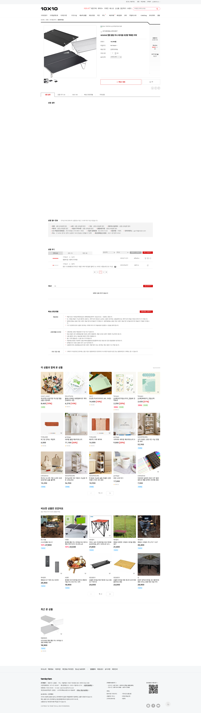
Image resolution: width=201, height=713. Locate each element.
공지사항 (107, 669)
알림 (138, 1)
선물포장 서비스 (111, 696)
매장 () (85, 253)
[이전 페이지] (97, 272)
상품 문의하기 (148, 286)
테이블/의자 (53, 20)
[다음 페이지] (103, 272)
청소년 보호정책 (80, 669)
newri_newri (45, 396)
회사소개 (43, 669)
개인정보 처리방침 (67, 669)
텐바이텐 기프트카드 (112, 694)
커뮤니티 (87, 8)
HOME (42, 20)
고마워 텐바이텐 (111, 698)
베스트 (112, 8)
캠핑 (47, 20)
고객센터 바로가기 (111, 683)
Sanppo (116, 396)
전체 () (55, 253)
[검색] (157, 8)
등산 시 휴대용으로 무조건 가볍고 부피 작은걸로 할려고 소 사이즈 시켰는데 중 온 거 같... (88, 266)
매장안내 (114, 669)
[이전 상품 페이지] (91, 493)
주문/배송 (143, 1)
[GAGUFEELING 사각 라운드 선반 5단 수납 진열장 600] (149, 431)
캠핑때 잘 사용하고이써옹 (70, 259)
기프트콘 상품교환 (126, 694)
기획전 (106, 8)
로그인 (127, 1)
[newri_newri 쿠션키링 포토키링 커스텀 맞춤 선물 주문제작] (52, 390)
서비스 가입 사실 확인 (82, 690)
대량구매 (94, 8)
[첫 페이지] (94, 272)
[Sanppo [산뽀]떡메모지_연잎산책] (149, 389)
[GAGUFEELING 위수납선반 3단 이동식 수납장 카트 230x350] (76, 470)
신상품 (117, 8)
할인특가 (123, 8)
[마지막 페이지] (106, 272)
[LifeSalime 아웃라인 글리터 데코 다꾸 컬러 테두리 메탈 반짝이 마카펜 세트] (149, 470)
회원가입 (132, 1)
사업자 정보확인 (88, 685)
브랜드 (129, 8)
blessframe (69, 396)
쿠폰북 (123, 698)
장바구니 (156, 2)
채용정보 (50, 669)
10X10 (49, 8)
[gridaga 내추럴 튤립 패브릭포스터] (76, 430)
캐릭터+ (100, 8)
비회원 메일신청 (126, 696)
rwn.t (91, 396)
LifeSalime (44, 476)
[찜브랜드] (101, 31)
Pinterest (158, 88)
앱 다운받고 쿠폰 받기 (151, 683)
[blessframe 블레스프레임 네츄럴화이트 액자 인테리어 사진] (76, 390)
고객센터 (149, 1)
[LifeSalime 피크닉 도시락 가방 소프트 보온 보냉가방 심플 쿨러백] (52, 470)
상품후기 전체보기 (135, 252)
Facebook (155, 88)
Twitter (152, 88)
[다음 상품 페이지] (110, 493)
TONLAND (44, 437)
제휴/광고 (100, 669)
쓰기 (155, 56)
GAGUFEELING (143, 437)
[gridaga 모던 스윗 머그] (124, 468)
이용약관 (58, 669)
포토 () (70, 253)
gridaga (68, 437)
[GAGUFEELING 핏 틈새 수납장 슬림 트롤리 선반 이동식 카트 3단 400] (100, 470)
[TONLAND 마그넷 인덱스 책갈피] (52, 430)
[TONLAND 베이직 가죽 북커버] (100, 430)
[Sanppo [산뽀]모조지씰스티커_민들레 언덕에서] (124, 391)
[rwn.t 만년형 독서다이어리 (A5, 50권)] (100, 389)
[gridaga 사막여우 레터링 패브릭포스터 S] (124, 428)
